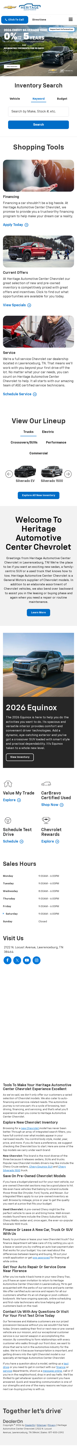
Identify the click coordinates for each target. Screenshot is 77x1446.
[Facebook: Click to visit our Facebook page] (7, 960)
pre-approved (41, 1258)
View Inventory (19, 757)
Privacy (52, 1425)
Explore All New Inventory (38, 495)
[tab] (15, 98)
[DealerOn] (13, 1421)
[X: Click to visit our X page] (17, 960)
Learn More (38, 612)
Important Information (61, 29)
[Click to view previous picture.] (6, 50)
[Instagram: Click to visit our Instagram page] (36, 960)
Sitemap (41, 1425)
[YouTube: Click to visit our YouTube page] (26, 960)
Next (68, 474)
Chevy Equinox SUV (41, 1167)
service (7, 1371)
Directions (39, 20)
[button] (14, 20)
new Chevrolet (30, 1128)
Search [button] (38, 124)
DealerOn (30, 1425)
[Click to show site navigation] (71, 20)
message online (52, 1371)
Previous (9, 474)
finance (61, 1367)
